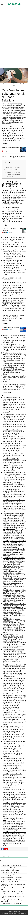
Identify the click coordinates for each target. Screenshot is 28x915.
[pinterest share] (6, 849)
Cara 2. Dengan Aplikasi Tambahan (14, 175)
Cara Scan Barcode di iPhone (10, 872)
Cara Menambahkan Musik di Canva (12, 891)
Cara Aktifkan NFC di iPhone (10, 870)
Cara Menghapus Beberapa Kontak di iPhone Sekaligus (12, 169)
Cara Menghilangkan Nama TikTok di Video (12, 896)
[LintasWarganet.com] (14, 3)
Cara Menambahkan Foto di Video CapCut (14, 894)
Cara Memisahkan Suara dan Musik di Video (12, 888)
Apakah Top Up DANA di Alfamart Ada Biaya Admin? (13, 884)
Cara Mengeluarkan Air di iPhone (11, 865)
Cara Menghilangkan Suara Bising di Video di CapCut (12, 900)
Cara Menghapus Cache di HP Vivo (11, 903)
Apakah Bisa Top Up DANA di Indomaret (13, 882)
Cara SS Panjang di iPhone (9, 875)
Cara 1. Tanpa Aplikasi (13, 172)
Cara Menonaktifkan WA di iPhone (11, 877)
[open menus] (1, 4)
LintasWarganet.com (14, 911)
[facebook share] (2, 849)
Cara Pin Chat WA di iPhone (9, 868)
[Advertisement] (14, 21)
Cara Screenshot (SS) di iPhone (10, 879)
